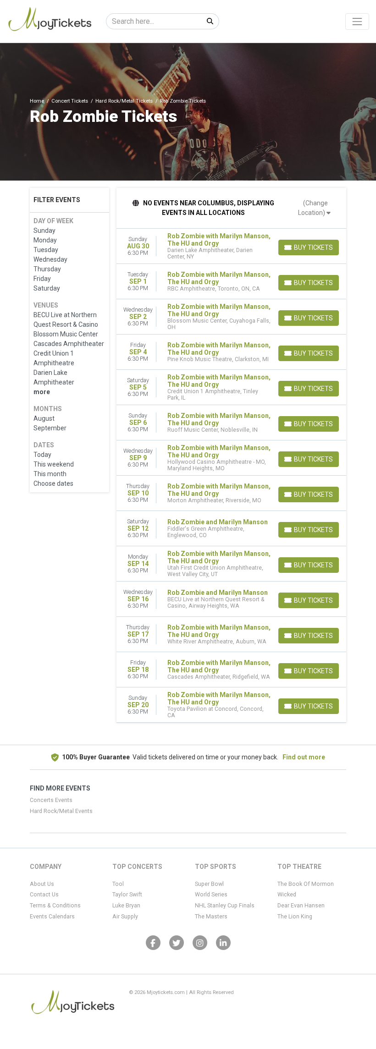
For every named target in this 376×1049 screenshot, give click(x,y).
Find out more (303, 757)
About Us (42, 884)
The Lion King (294, 916)
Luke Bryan (126, 905)
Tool (118, 884)
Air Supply (125, 916)
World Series (211, 894)
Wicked (286, 894)
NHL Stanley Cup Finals (224, 905)
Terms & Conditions (55, 905)
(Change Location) (313, 207)
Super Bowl (209, 884)
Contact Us (44, 894)
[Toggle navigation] (357, 21)
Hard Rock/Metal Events (61, 811)
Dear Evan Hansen (301, 905)
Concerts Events (51, 800)
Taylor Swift (127, 894)
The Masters (211, 916)
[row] (231, 246)
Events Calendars (52, 916)
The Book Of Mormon (305, 884)
